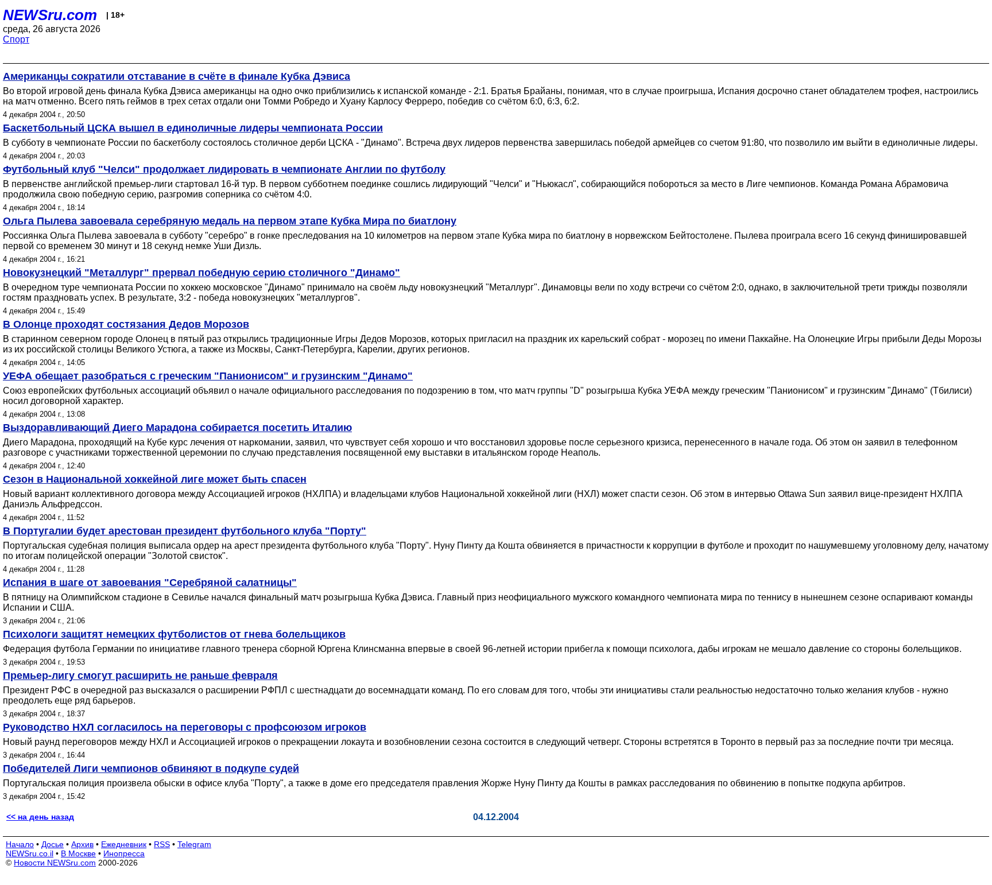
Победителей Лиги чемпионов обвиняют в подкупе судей (151, 768)
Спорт (16, 39)
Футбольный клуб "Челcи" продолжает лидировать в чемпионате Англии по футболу (224, 169)
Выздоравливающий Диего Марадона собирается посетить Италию (177, 427)
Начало (20, 844)
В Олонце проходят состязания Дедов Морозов (126, 324)
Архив (82, 844)
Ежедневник (123, 844)
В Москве (78, 853)
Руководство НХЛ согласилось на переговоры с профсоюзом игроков (184, 727)
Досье (52, 844)
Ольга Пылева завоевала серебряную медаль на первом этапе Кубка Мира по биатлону (229, 221)
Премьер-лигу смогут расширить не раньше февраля (140, 675)
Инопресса (124, 853)
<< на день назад (40, 816)
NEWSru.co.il (29, 853)
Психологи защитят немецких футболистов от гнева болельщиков (174, 634)
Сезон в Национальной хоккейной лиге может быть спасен (155, 479)
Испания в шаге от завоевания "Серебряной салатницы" (150, 582)
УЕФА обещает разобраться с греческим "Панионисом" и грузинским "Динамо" (208, 376)
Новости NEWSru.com (55, 862)
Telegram (194, 844)
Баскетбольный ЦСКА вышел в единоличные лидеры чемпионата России (193, 128)
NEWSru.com (50, 15)
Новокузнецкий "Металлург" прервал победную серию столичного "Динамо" (201, 272)
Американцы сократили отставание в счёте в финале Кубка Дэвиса (176, 76)
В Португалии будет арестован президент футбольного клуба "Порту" (184, 531)
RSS (162, 844)
